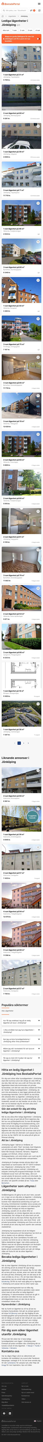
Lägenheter (12, 16)
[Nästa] (28, 743)
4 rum (38, 30)
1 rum (14, 30)
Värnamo (13, 1348)
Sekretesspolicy (7, 1396)
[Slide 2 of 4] (21, 339)
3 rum (30, 30)
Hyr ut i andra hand (28, 1392)
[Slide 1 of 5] (19, 378)
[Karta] (39, 10)
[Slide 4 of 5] (22, 378)
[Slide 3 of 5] (21, 378)
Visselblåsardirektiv (8, 1405)
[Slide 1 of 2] (21, 224)
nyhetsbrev (12, 1363)
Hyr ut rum (25, 1386)
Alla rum (6, 30)
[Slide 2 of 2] (22, 224)
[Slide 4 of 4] (23, 339)
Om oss (4, 1386)
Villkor (23, 1399)
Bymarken (5, 1183)
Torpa (32, 1181)
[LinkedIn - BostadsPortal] (9, 1413)
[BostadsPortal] (11, 3)
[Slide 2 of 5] (20, 378)
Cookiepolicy (6, 1399)
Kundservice (26, 1396)
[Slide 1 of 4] (19, 339)
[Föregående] (14, 743)
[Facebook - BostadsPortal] (4, 1413)
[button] (21, 1022)
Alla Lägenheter (7, 1011)
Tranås (37, 1346)
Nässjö (30, 1346)
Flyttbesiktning (26, 1389)
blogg (4, 1365)
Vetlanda (5, 1348)
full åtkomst (13, 1313)
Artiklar (4, 1389)
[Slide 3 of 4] (22, 339)
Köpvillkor (5, 1402)
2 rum (22, 30)
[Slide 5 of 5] (23, 378)
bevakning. (6, 1281)
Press (3, 1392)
